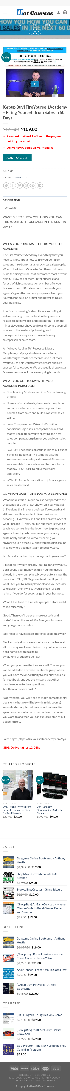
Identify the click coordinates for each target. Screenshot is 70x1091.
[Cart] (65, 12)
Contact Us (42, 1074)
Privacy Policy (25, 1080)
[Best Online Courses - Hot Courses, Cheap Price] (35, 12)
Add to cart (17, 157)
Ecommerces (41, 25)
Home (22, 25)
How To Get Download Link (26, 1077)
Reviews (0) (10, 207)
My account (54, 1077)
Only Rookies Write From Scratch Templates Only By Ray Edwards (17, 810)
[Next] (67, 797)
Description (11, 200)
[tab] (35, 200)
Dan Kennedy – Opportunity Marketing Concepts (50, 810)
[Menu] (5, 12)
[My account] (58, 12)
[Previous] (2, 797)
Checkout (26, 1074)
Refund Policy (45, 1080)
